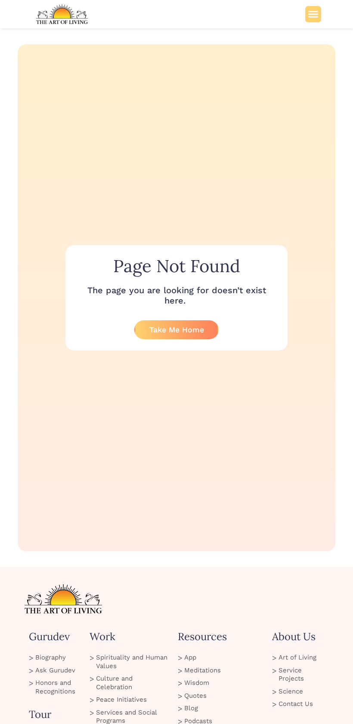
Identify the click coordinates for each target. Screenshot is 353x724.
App (190, 657)
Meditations (202, 670)
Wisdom (196, 683)
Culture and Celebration (114, 683)
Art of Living (297, 657)
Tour (40, 714)
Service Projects (291, 674)
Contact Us (296, 704)
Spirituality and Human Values (131, 661)
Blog (191, 708)
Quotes (195, 695)
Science (291, 691)
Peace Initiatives (121, 699)
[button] (313, 14)
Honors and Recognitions (55, 687)
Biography (50, 657)
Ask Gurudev (55, 670)
